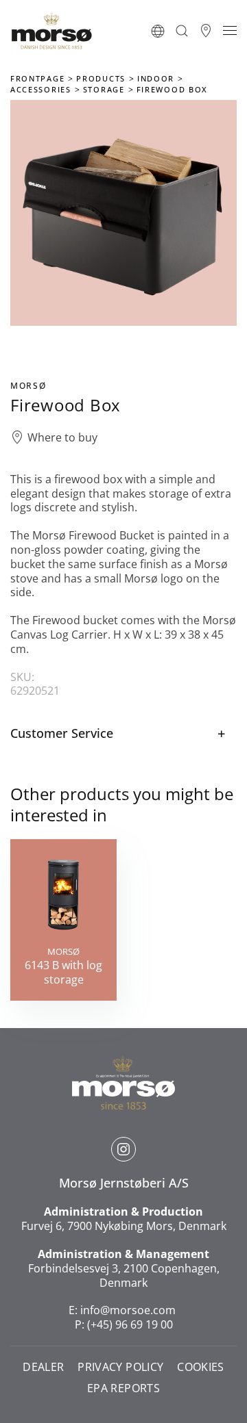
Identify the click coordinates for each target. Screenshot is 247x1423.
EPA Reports (123, 1388)
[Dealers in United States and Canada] (206, 30)
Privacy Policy (120, 1367)
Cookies (200, 1367)
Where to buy (62, 438)
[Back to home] (51, 30)
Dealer (43, 1367)
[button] (158, 30)
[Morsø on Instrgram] (123, 1149)
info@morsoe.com (128, 1310)
